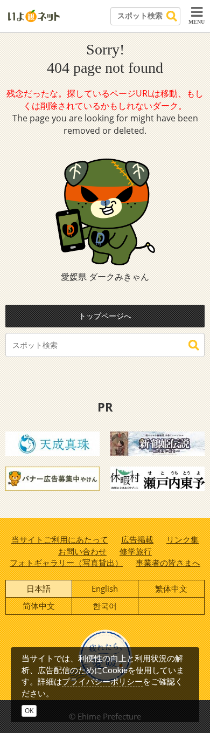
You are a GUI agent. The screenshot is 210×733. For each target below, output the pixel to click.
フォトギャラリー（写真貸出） (66, 562)
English (105, 588)
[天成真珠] (52, 443)
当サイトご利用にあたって (59, 539)
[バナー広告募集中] (52, 478)
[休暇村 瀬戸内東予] (157, 478)
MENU (196, 22)
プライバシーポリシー (102, 681)
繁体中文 (171, 588)
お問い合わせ (82, 551)
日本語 (38, 588)
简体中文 (39, 605)
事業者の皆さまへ (168, 562)
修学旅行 (136, 551)
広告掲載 (137, 539)
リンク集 (182, 539)
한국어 (105, 605)
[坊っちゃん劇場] (157, 443)
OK (29, 710)
